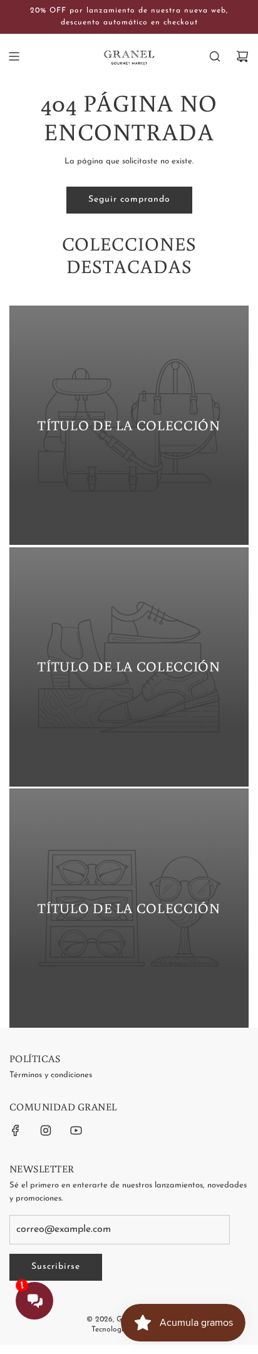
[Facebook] (15, 1130)
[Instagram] (45, 1130)
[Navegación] (14, 56)
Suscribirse (55, 1266)
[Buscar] (215, 56)
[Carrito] (242, 56)
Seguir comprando (129, 199)
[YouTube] (76, 1130)
